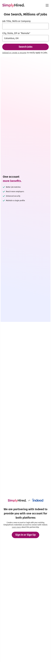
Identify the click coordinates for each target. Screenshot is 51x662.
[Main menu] (47, 5)
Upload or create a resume (14, 53)
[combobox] (25, 26)
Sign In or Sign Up (25, 534)
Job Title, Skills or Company (16, 21)
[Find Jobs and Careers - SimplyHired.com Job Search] (13, 5)
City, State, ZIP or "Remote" (16, 33)
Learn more (16, 527)
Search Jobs (25, 46)
